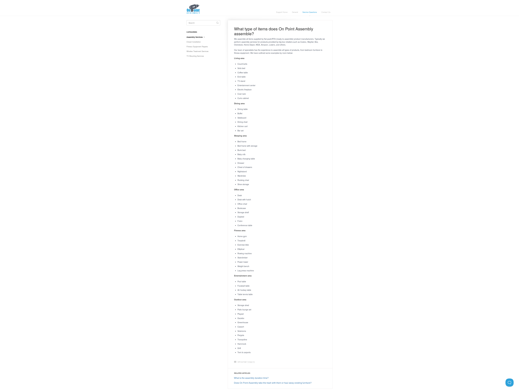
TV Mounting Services (195, 56)
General (295, 12)
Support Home (281, 12)
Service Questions (309, 12)
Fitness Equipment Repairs (197, 46)
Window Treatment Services (198, 51)
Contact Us (325, 12)
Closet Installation (194, 41)
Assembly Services (195, 37)
